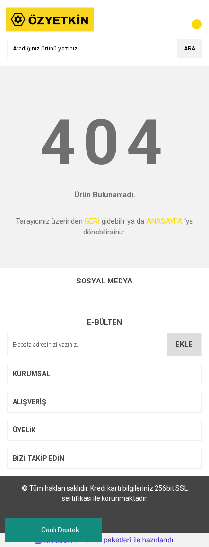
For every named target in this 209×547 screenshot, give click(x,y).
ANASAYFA (164, 221)
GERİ (92, 221)
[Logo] (50, 19)
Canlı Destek (60, 530)
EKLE (184, 344)
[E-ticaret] (103, 539)
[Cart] (192, 19)
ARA (189, 48)
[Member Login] (172, 19)
